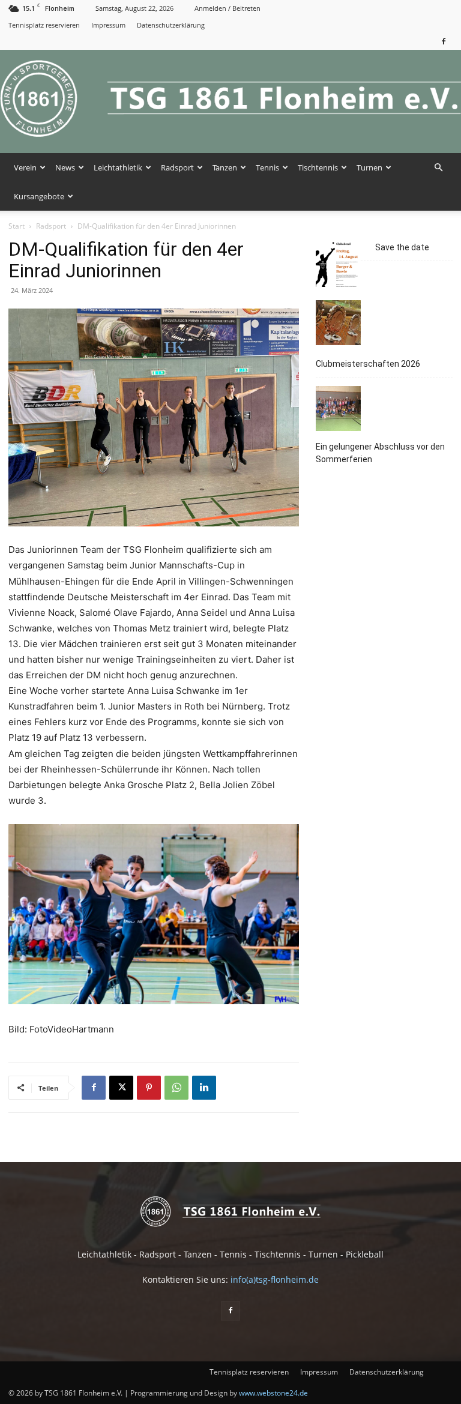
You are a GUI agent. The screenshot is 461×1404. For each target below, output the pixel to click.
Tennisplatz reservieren (44, 24)
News (65, 167)
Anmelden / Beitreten (227, 8)
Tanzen (224, 167)
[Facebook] (444, 41)
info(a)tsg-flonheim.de (274, 1279)
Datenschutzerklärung (171, 24)
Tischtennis (318, 167)
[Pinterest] (149, 1088)
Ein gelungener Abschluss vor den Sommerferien (380, 453)
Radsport (177, 167)
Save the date (402, 247)
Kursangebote (39, 196)
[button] (438, 167)
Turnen (369, 167)
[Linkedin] (204, 1088)
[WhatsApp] (176, 1088)
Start (16, 226)
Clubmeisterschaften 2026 (368, 364)
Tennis (267, 167)
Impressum (108, 24)
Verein (25, 167)
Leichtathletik (118, 167)
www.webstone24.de (273, 1393)
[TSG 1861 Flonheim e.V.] (230, 101)
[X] (121, 1088)
